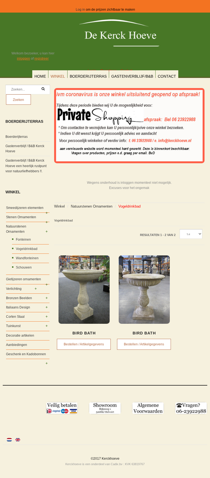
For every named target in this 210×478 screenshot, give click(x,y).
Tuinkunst (13, 326)
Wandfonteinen (27, 258)
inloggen (23, 58)
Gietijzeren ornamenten (23, 279)
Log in (80, 9)
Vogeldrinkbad (26, 249)
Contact (167, 76)
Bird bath (84, 333)
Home (40, 76)
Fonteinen (23, 239)
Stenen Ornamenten (21, 217)
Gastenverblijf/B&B (132, 76)
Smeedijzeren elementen (24, 208)
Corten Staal (15, 317)
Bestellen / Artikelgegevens (84, 344)
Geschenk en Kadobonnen (26, 354)
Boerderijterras (88, 76)
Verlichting (14, 289)
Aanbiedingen (16, 345)
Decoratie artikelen (20, 335)
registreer (41, 58)
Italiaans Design (18, 307)
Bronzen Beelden (19, 298)
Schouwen (24, 267)
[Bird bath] (84, 289)
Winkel (58, 76)
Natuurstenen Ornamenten (91, 206)
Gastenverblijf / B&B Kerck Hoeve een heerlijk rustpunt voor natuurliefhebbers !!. (25, 166)
